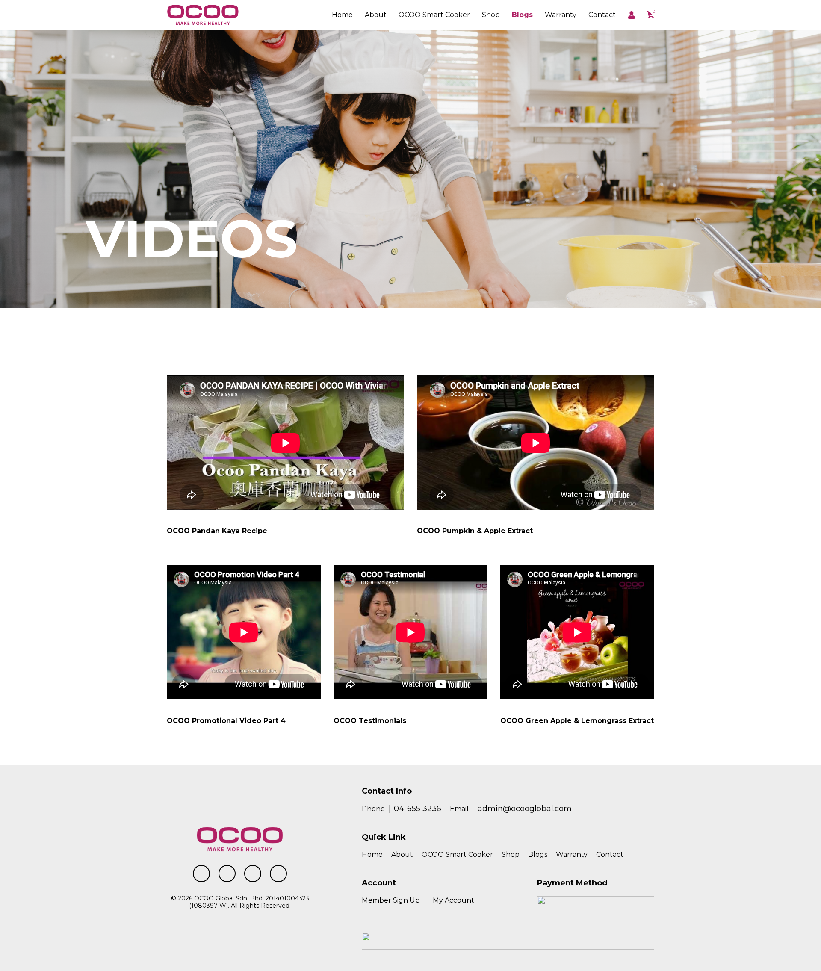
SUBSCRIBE (626, 343)
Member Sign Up (391, 900)
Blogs (522, 15)
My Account (453, 900)
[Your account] (632, 15)
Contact (602, 15)
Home (342, 15)
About (376, 15)
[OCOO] (203, 14)
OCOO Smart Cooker (457, 854)
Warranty (560, 15)
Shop (491, 15)
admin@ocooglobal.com (525, 808)
